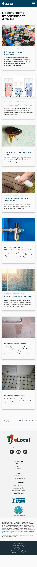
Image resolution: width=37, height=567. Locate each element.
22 (26, 420)
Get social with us (18, 448)
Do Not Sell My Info (18, 547)
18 (13, 420)
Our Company (18, 461)
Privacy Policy (18, 549)
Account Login (18, 485)
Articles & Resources (18, 478)
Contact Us (18, 469)
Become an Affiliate (18, 490)
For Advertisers (18, 483)
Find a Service (18, 476)
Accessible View (18, 543)
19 (17, 420)
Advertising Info (18, 488)
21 (23, 420)
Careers (18, 466)
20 (20, 420)
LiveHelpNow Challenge (18, 515)
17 (10, 420)
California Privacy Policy (18, 551)
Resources (18, 473)
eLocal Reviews (18, 493)
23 (29, 420)
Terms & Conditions (18, 545)
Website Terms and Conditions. (9, 532)
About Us (18, 464)
